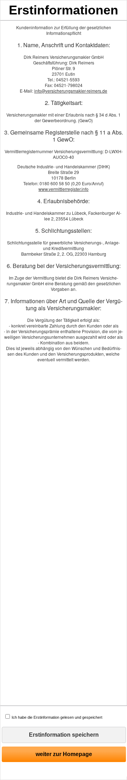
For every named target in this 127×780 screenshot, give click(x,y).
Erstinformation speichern (64, 735)
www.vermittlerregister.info (63, 189)
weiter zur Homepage (64, 754)
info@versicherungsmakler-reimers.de (70, 91)
